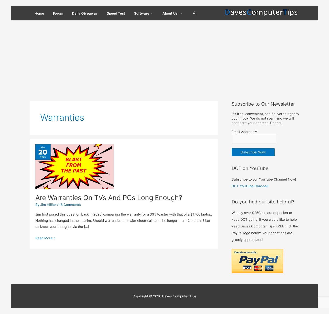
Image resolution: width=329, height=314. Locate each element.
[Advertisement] (164, 54)
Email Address (244, 132)
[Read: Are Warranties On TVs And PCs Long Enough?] (74, 166)
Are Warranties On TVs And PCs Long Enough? (108, 198)
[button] (194, 13)
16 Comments (70, 205)
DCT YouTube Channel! (250, 186)
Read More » (45, 238)
